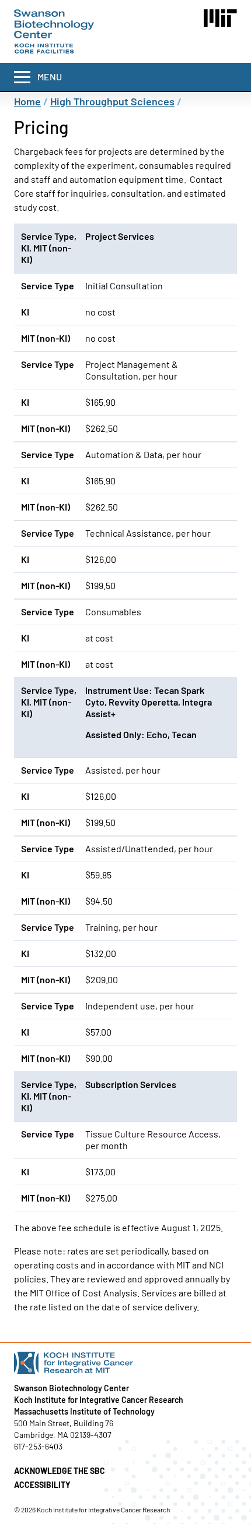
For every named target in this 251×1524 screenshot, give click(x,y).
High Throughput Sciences (112, 101)
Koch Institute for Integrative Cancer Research (98, 1400)
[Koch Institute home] (125, 1363)
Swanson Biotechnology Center (71, 1388)
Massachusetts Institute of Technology (84, 1411)
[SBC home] (54, 31)
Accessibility (42, 1485)
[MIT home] (220, 18)
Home (27, 101)
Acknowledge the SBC (59, 1471)
